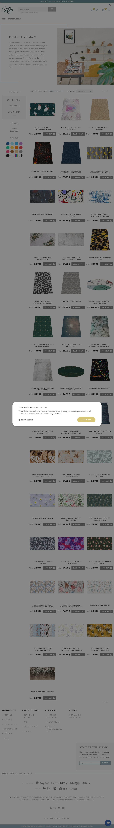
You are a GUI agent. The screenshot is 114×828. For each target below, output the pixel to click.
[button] (26, 419)
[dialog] (57, 414)
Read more (58, 414)
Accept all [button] (86, 420)
